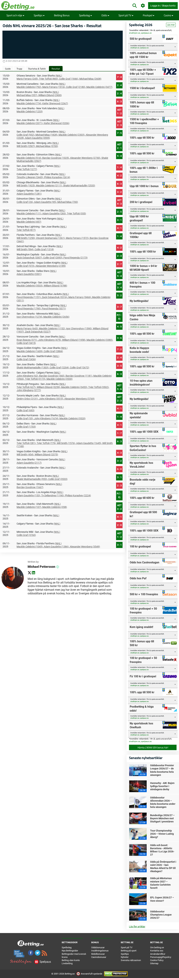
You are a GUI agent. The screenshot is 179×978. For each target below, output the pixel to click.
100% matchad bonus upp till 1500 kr (143, 55)
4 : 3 (119, 452)
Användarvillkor (157, 954)
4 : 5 (119, 326)
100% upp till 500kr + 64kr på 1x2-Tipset (143, 71)
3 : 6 (119, 338)
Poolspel (148, 15)
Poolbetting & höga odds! (142, 708)
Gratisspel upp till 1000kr (141, 235)
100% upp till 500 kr (142, 137)
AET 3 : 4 (119, 285)
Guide (8, 68)
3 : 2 (119, 192)
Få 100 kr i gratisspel (143, 676)
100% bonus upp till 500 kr (142, 643)
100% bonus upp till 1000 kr (142, 104)
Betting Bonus (62, 15)
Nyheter (124, 957)
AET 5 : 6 (119, 387)
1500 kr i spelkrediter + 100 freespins (144, 121)
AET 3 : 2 (119, 507)
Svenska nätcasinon (131, 960)
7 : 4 (119, 77)
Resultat (56, 68)
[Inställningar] (143, 6)
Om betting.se (157, 947)
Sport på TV (125, 15)
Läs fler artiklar (137, 926)
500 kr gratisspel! (141, 38)
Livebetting (67, 963)
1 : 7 (119, 433)
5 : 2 (119, 295)
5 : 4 (119, 156)
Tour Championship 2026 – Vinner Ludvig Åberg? (162, 833)
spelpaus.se (146, 33)
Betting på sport (128, 950)
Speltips (38, 15)
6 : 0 (119, 469)
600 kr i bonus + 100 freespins (142, 284)
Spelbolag (84, 15)
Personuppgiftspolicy (160, 957)
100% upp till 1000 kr (143, 251)
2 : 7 (119, 264)
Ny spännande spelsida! (139, 415)
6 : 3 (119, 101)
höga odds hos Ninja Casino (142, 317)
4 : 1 (119, 228)
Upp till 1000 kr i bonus (144, 186)
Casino (168, 15)
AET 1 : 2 (119, 111)
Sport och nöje (14, 15)
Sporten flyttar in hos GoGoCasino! (143, 448)
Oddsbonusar (98, 947)
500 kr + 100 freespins (144, 594)
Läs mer (171, 25)
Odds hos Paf (138, 578)
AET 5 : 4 (119, 274)
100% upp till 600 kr (142, 498)
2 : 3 (119, 255)
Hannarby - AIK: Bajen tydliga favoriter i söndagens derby (162, 786)
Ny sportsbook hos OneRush (141, 725)
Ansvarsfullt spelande (91, 973)
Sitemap (154, 963)
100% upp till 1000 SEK (144, 431)
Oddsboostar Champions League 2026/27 (161, 914)
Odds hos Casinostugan (144, 562)
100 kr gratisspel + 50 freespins (143, 610)
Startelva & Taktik (37, 68)
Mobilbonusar (98, 954)
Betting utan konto (71, 960)
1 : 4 (119, 167)
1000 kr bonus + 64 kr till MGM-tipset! (143, 267)
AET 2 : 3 (119, 123)
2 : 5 (119, 211)
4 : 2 (119, 175)
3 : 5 (119, 365)
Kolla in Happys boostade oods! (139, 350)
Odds (104, 15)
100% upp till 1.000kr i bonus (143, 169)
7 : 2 (119, 349)
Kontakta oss (156, 950)
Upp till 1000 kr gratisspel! (139, 218)
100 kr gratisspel (140, 546)
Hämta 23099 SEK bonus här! (153, 747)
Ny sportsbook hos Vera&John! (141, 464)
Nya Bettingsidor (70, 950)
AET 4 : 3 (119, 202)
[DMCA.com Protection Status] (116, 973)
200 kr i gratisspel (141, 202)
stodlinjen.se (134, 33)
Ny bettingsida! (139, 301)
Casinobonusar (98, 957)
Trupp (19, 68)
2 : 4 (119, 85)
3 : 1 (119, 220)
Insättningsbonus (100, 950)
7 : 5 (119, 133)
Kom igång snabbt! (141, 627)
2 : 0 (119, 525)
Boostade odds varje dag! (142, 481)
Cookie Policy (156, 960)
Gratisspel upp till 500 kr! (143, 514)
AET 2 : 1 (119, 146)
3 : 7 (119, 306)
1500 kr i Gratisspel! (142, 88)
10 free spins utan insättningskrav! (141, 382)
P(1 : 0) (119, 317)
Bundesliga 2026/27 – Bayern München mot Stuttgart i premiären (162, 818)
